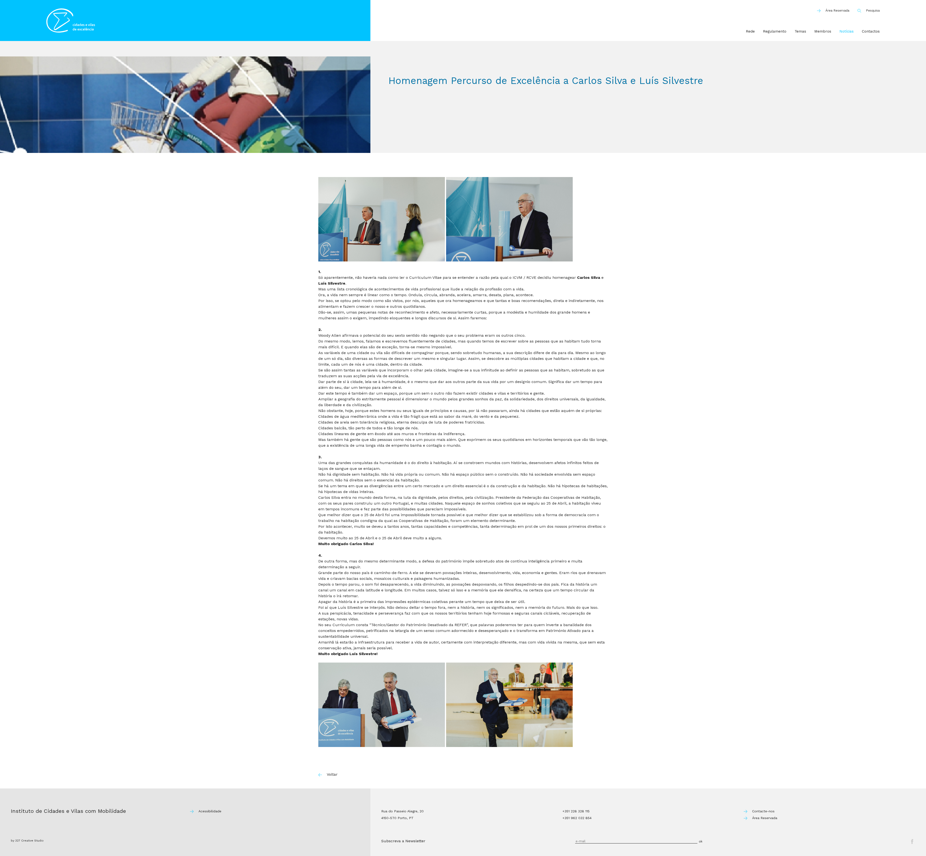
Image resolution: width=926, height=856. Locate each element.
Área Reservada (837, 10)
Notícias (846, 31)
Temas (800, 31)
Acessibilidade (209, 811)
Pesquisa (873, 10)
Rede (750, 31)
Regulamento (774, 31)
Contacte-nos (763, 811)
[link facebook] (912, 841)
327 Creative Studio (29, 840)
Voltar (332, 774)
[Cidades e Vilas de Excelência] (208, 20)
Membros (822, 31)
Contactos (871, 31)
